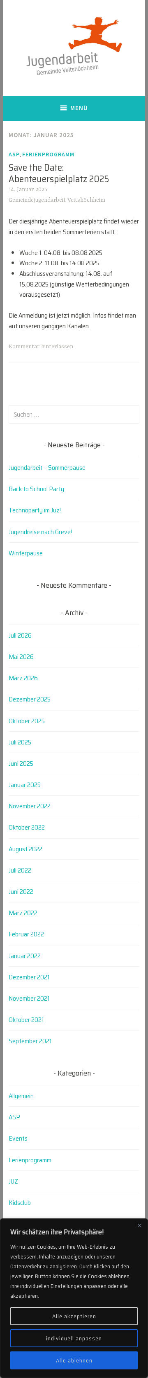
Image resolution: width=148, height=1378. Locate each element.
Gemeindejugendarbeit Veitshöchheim (57, 200)
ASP (14, 154)
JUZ (13, 1181)
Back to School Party (36, 489)
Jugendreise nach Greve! (40, 532)
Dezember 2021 (29, 977)
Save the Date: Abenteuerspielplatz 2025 (59, 173)
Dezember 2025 (30, 699)
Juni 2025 (21, 763)
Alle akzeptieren (74, 1316)
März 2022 (23, 913)
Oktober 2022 (27, 827)
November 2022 (30, 806)
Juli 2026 (20, 635)
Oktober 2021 (26, 1020)
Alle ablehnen (74, 1360)
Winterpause (26, 553)
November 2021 (29, 998)
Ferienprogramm (48, 154)
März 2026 (23, 678)
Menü (79, 108)
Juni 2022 (21, 891)
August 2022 (25, 849)
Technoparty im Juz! (35, 510)
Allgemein (21, 1096)
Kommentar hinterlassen (41, 346)
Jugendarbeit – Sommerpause (47, 467)
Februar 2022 (26, 934)
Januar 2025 (25, 785)
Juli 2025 (20, 742)
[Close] (139, 1225)
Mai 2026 (21, 657)
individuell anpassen (74, 1338)
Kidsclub (20, 1203)
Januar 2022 (25, 956)
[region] (74, 1298)
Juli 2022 (20, 870)
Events (18, 1138)
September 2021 (30, 1041)
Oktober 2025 (27, 721)
